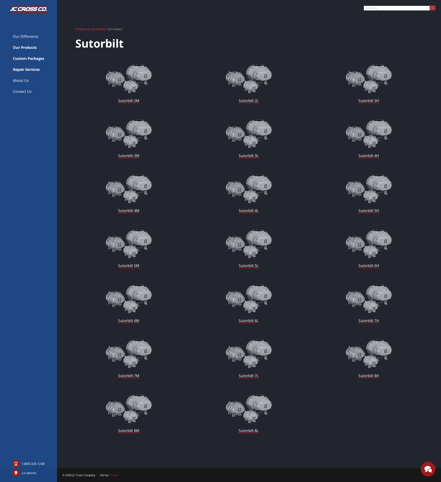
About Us (21, 80)
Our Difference (25, 36)
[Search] (432, 8)
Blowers (98, 29)
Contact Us (22, 91)
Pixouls (113, 475)
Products (82, 29)
